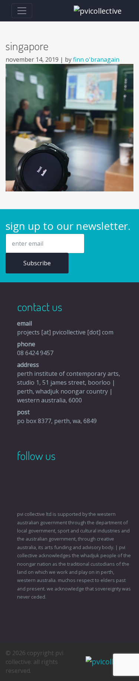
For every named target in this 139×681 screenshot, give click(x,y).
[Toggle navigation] (21, 10)
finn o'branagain (96, 59)
